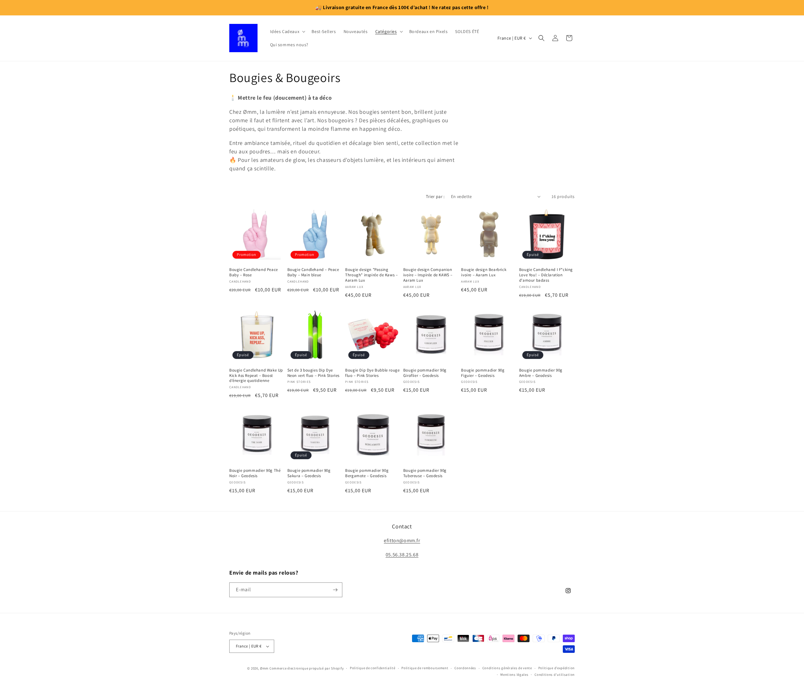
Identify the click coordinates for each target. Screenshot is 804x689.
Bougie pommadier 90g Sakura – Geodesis (309, 473)
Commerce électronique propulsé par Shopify (306, 668)
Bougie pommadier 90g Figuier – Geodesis (482, 373)
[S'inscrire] (335, 589)
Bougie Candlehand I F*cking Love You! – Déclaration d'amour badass (546, 275)
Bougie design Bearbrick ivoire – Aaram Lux (483, 272)
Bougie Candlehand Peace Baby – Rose (253, 272)
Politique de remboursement (424, 668)
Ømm (264, 668)
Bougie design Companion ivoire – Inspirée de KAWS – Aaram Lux (428, 275)
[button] (287, 31)
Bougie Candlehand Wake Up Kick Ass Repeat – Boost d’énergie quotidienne (256, 375)
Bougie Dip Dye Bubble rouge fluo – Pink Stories (372, 373)
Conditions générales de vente (507, 668)
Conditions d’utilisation (555, 674)
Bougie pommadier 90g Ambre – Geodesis (540, 373)
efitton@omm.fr (402, 540)
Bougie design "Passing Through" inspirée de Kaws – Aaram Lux (371, 275)
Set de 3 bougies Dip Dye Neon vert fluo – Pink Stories (313, 373)
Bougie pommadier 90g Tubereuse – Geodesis (425, 473)
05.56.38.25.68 (402, 554)
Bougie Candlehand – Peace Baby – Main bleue (313, 272)
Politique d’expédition (556, 668)
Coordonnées (465, 668)
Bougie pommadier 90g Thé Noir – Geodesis (254, 473)
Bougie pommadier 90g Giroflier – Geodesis (425, 373)
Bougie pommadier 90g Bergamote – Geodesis (366, 473)
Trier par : (435, 196)
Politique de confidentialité (372, 668)
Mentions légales (514, 674)
